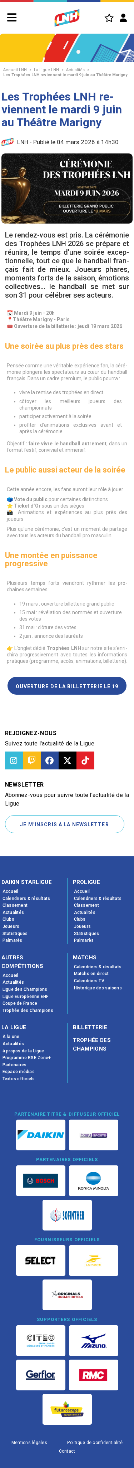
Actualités (75, 70)
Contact (67, 1451)
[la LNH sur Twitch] (32, 760)
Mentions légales (29, 1442)
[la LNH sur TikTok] (85, 760)
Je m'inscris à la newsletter (64, 824)
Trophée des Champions (92, 1044)
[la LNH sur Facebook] (50, 760)
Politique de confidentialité (95, 1442)
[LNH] (67, 18)
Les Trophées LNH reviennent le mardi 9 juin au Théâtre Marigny (65, 75)
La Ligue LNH (46, 70)
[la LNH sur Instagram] (14, 760)
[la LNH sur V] (67, 760)
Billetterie (90, 1027)
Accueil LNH (15, 70)
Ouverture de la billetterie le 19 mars (67, 689)
